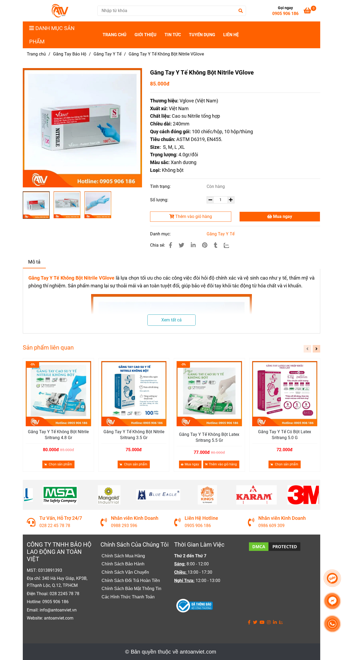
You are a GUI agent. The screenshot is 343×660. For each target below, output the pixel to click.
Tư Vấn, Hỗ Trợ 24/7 (60, 518)
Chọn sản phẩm (60, 464)
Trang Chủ (114, 34)
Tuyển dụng (202, 34)
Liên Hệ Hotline (201, 518)
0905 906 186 (285, 13)
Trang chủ (36, 54)
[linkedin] (275, 622)
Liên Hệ (231, 34)
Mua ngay (282, 216)
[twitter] (255, 622)
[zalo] (281, 622)
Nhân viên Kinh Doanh (134, 518)
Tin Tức (173, 34)
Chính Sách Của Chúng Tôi (134, 544)
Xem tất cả (171, 319)
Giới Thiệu (145, 34)
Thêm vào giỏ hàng (193, 216)
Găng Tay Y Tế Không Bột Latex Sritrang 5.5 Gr (209, 437)
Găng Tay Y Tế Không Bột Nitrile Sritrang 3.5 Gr (133, 434)
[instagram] (269, 622)
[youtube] (262, 622)
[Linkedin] (193, 245)
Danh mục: (161, 233)
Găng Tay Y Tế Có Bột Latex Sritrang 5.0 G (284, 434)
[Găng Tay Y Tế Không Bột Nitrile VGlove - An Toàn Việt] (170, 245)
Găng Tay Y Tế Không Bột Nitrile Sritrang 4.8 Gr (58, 434)
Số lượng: (159, 199)
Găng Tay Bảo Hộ (69, 54)
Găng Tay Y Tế (107, 54)
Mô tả (34, 262)
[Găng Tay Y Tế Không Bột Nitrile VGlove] (60, 10)
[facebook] (249, 622)
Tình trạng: (161, 186)
